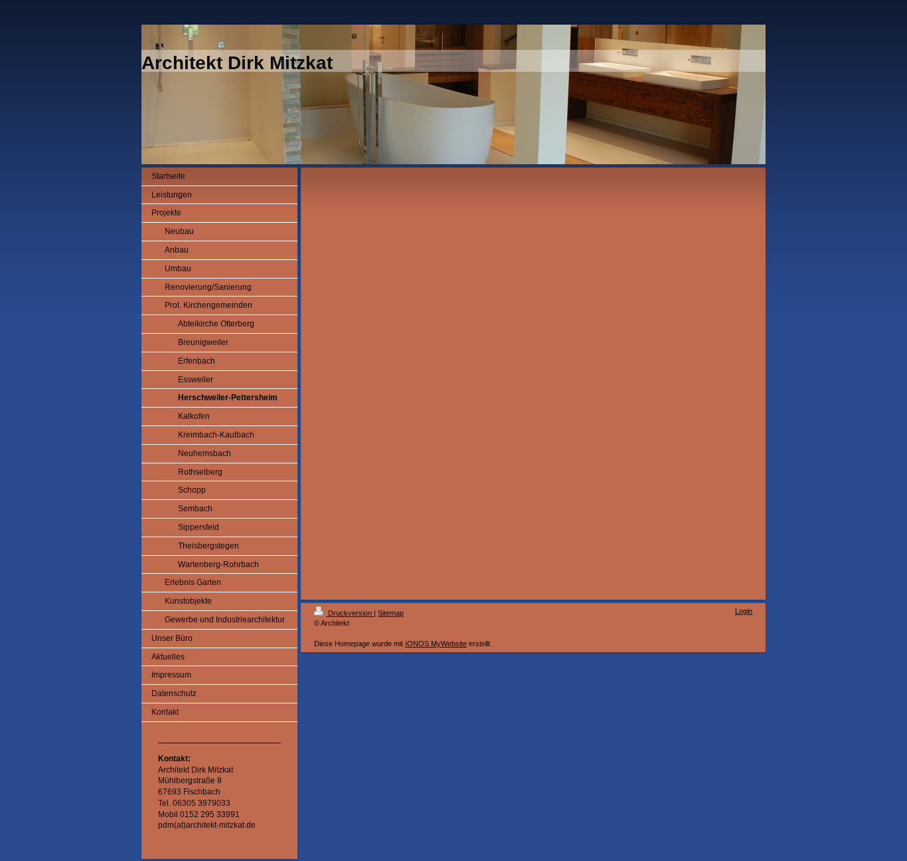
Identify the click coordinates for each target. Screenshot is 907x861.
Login (743, 611)
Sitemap (391, 613)
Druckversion (350, 613)
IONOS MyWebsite (436, 644)
